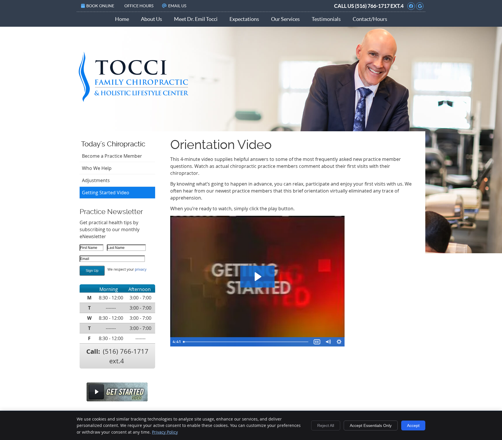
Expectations (244, 19)
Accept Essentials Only (371, 425)
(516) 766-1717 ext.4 (379, 6)
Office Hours (138, 5)
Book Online (100, 5)
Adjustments (96, 180)
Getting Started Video (105, 192)
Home (122, 19)
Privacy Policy (165, 432)
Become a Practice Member (112, 156)
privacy (140, 269)
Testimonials (326, 19)
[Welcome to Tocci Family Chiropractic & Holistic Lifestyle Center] (135, 102)
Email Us (177, 5)
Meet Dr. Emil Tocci (196, 19)
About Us (151, 19)
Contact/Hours (370, 19)
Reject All (325, 425)
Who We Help (97, 168)
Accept (413, 425)
